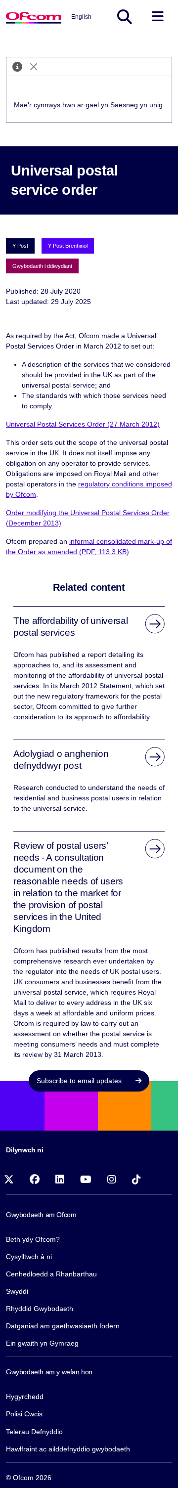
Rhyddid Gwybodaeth (39, 1309)
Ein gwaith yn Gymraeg (42, 1343)
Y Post (20, 246)
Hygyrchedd (25, 1396)
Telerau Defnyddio (34, 1432)
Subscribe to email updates (80, 1081)
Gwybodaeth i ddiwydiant (42, 266)
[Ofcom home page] (33, 16)
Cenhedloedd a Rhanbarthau (51, 1274)
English (81, 16)
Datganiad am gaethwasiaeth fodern (63, 1326)
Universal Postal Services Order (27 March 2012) (83, 424)
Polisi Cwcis (24, 1414)
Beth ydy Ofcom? (33, 1239)
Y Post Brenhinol (68, 246)
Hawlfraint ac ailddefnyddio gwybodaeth (68, 1449)
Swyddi (17, 1291)
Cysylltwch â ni (29, 1257)
